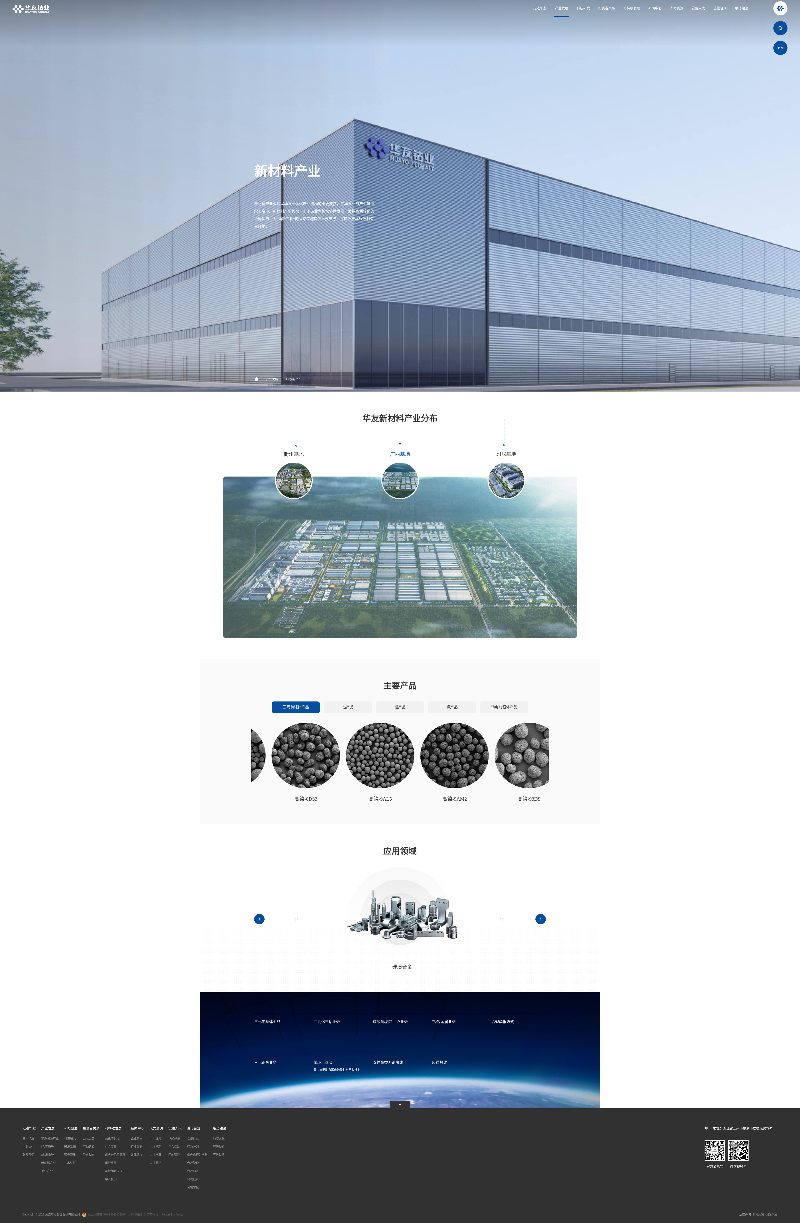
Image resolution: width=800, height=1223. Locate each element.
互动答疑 (89, 1146)
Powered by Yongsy (173, 1214)
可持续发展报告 (115, 1171)
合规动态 (193, 1171)
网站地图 (772, 1214)
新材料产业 (292, 379)
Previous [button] (259, 919)
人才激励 (155, 1162)
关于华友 (28, 1138)
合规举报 (193, 1187)
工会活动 (174, 1146)
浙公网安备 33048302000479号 (107, 1214)
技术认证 (70, 1162)
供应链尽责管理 (115, 1154)
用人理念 (155, 1138)
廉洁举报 (219, 1154)
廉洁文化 (219, 1138)
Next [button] (575, 557)
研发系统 (70, 1146)
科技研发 (583, 8)
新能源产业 (48, 1162)
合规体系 (193, 1138)
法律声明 (745, 1214)
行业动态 (136, 1146)
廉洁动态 (219, 1146)
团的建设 (174, 1154)
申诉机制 (111, 1179)
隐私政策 (758, 1214)
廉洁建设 (741, 8)
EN (780, 48)
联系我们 (28, 1154)
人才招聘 (155, 1146)
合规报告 (193, 1179)
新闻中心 (655, 8)
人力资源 (676, 8)
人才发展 (155, 1154)
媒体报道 (136, 1154)
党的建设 (174, 1138)
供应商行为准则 (197, 1154)
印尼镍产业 (48, 1146)
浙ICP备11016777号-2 (144, 1214)
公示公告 (89, 1138)
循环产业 (47, 1171)
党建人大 (698, 8)
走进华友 (540, 8)
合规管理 (193, 1162)
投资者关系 (606, 8)
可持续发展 (631, 8)
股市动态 (89, 1154)
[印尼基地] (400, 557)
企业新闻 (136, 1138)
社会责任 (111, 1146)
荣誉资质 (70, 1154)
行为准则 (193, 1146)
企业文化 (28, 1146)
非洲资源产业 (50, 1138)
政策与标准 (112, 1138)
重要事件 (111, 1162)
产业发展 (561, 8)
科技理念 (70, 1138)
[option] (400, 557)
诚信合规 (720, 8)
